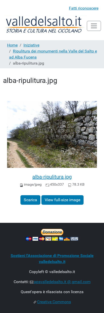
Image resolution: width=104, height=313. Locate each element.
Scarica (30, 199)
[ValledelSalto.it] (45, 25)
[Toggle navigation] (94, 26)
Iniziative (31, 45)
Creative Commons (54, 301)
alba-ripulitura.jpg (52, 177)
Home (12, 45)
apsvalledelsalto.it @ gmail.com (62, 281)
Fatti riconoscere (83, 8)
